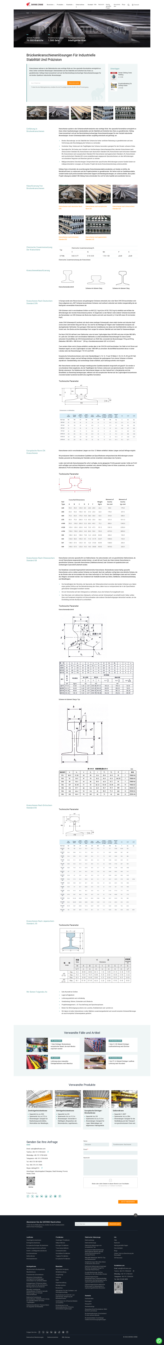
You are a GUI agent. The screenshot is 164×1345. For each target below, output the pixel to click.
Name (85, 1141)
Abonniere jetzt (74, 83)
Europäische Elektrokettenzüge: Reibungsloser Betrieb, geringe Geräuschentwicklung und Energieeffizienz (94, 1252)
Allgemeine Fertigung (62, 1269)
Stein (57, 1280)
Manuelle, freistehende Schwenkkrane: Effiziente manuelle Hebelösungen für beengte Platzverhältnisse (37, 1292)
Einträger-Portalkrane (62, 1245)
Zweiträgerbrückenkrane (33, 1240)
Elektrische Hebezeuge (93, 1237)
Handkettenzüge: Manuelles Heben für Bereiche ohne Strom (95, 1263)
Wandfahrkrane (31, 1272)
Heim (27, 13)
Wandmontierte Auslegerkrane (35, 1269)
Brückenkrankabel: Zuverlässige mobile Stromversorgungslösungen (95, 1319)
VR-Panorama (118, 1258)
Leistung (58, 1277)
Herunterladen (117, 5)
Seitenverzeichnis (52, 1337)
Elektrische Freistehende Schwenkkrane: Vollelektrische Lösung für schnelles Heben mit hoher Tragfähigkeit (37, 1299)
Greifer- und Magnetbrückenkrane (36, 1251)
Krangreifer (88, 1304)
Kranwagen (88, 1301)
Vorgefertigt (59, 1275)
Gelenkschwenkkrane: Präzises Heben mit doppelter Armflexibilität (37, 1306)
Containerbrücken (61, 1251)
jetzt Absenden (128, 1202)
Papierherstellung (61, 1283)
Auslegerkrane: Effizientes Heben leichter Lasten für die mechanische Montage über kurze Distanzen (37, 1285)
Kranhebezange (89, 1307)
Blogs (123, 5)
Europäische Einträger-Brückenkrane (37, 1245)
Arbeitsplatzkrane (31, 1259)
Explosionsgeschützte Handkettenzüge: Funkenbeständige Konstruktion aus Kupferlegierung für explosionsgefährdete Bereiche (96, 1279)
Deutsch (136, 5)
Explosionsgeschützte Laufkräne (36, 1248)
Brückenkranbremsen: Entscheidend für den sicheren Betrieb (95, 1314)
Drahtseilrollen (89, 1299)
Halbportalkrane (60, 1243)
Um (115, 1237)
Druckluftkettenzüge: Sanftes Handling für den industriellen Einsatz (96, 1273)
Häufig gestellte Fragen (108, 6)
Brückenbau (59, 1288)
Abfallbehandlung (61, 1272)
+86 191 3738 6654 (40, 1155)
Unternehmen (80, 6)
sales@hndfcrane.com (38, 1149)
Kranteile (88, 1296)
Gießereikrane (30, 1256)
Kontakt (90, 5)
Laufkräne (29, 1237)
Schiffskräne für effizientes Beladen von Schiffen (66, 1302)
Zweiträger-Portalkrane (63, 1240)
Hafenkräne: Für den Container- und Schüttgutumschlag (66, 1291)
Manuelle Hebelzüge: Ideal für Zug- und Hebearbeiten (95, 1258)
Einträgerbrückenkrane (33, 1243)
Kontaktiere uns (119, 1265)
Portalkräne (59, 1237)
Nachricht (101, 5)
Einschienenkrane (31, 1253)
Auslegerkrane (31, 1266)
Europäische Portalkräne (63, 1259)
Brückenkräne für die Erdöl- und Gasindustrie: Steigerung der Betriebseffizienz (65, 1296)
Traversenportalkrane (62, 1248)
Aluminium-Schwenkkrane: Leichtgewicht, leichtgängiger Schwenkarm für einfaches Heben (36, 1279)
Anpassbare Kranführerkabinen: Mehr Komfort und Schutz (96, 1310)
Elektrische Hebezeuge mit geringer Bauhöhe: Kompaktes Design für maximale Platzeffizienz (95, 1268)
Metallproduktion (61, 1285)
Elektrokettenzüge (90, 1243)
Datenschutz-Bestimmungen (35, 1337)
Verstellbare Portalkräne (63, 1253)
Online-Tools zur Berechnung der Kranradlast (124, 1254)
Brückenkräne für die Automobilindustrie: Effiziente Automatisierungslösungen (65, 1307)
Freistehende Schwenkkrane (34, 1275)
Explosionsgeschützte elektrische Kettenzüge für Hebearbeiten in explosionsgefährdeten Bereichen (95, 1286)
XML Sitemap (66, 1337)
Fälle (95, 5)
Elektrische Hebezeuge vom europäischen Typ (93, 1246)
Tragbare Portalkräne (62, 1256)
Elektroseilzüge (89, 1240)
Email (85, 1149)
